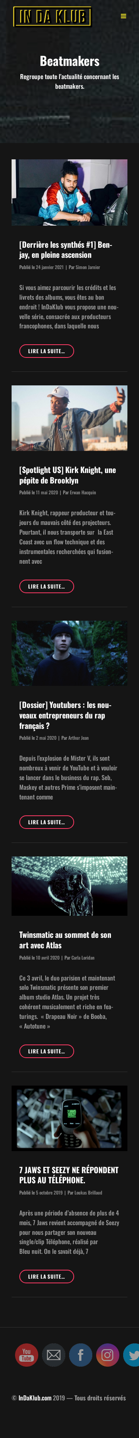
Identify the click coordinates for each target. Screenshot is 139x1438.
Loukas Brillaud (88, 1192)
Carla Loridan (83, 957)
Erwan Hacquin (83, 492)
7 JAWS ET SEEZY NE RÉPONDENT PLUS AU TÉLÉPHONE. (69, 1175)
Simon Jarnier (88, 267)
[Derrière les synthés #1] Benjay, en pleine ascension (65, 249)
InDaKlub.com (35, 1397)
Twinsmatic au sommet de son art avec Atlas (65, 940)
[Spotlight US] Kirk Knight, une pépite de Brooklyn (67, 475)
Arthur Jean (78, 737)
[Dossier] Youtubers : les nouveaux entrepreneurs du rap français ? (65, 715)
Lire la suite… (51, 352)
